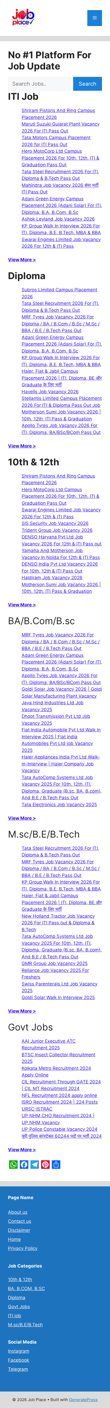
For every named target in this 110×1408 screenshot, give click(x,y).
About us (18, 1212)
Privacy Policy (22, 1248)
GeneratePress (83, 1399)
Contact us (19, 1221)
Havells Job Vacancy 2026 (50, 391)
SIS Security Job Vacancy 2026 (55, 523)
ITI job (14, 1315)
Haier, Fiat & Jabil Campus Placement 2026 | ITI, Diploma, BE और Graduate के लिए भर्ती (62, 377)
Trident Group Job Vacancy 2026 (57, 530)
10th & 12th (20, 1279)
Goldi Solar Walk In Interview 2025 (58, 997)
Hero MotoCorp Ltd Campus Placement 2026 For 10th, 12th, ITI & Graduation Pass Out (60, 157)
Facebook (18, 1360)
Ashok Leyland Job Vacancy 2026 (58, 219)
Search (87, 84)
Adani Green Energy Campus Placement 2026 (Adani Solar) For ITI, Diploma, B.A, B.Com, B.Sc (62, 205)
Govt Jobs (19, 1306)
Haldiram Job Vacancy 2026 (52, 577)
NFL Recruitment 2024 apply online (59, 1095)
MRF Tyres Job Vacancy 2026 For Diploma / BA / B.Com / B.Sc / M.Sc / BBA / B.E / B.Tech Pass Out (61, 323)
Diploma (16, 1297)
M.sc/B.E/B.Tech (25, 1324)
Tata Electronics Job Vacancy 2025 (59, 804)
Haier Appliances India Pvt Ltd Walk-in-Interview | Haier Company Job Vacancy (61, 763)
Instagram (18, 1351)
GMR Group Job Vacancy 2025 (55, 963)
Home (14, 1239)
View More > (22, 259)
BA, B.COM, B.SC (26, 1288)
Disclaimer (19, 1230)
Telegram (18, 1369)
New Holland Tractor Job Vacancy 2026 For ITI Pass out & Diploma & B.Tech (58, 922)
